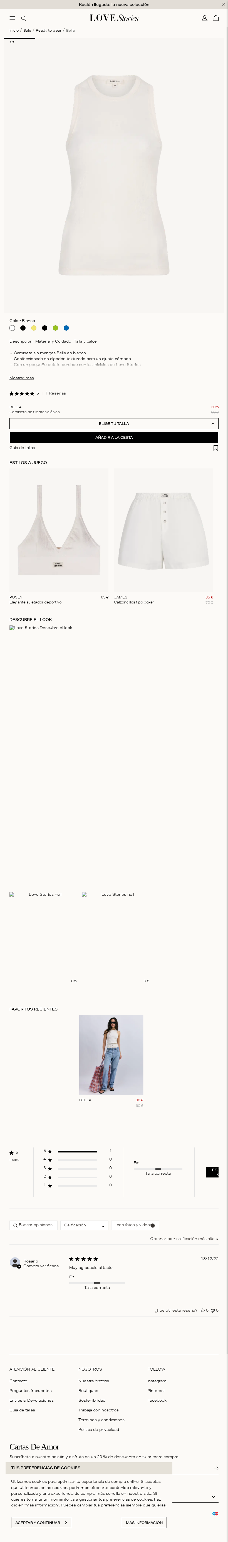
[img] (11, 393)
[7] (208, 38)
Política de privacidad (98, 1430)
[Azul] (66, 328)
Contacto (18, 1381)
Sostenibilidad (91, 1401)
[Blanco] (12, 328)
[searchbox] (33, 1225)
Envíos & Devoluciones (31, 1401)
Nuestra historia (93, 1381)
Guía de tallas (22, 1411)
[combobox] (84, 1225)
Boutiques (88, 1391)
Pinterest (156, 1391)
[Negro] (23, 328)
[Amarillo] (33, 328)
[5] (145, 38)
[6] (177, 38)
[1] (19, 38)
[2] (51, 38)
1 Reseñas (55, 394)
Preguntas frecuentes (30, 1391)
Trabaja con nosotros (98, 1411)
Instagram (157, 1381)
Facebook (157, 1401)
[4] (114, 38)
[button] (77, 1152)
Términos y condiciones (101, 1420)
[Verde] (55, 328)
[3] (82, 38)
